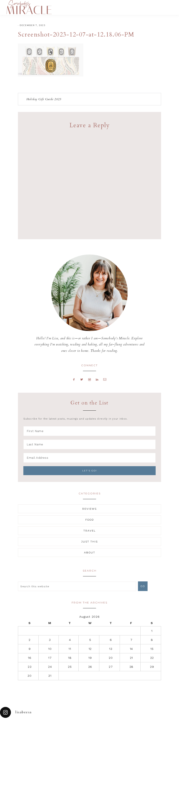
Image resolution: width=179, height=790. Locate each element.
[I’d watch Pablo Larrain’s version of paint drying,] (56, 729)
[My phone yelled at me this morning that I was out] (78, 729)
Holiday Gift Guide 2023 (43, 99)
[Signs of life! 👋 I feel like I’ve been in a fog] (123, 729)
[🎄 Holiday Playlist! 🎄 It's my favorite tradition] (33, 729)
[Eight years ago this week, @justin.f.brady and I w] (101, 729)
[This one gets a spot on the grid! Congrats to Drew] (145, 729)
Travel (89, 530)
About (89, 552)
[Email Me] (105, 379)
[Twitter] (82, 379)
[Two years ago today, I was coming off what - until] (11, 729)
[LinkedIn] (97, 379)
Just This (89, 541)
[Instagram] (89, 379)
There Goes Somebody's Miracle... (28, 7)
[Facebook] (74, 379)
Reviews (89, 508)
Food (89, 519)
